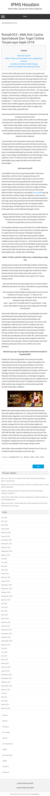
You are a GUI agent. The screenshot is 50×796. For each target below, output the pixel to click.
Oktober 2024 (5, 592)
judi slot (5, 715)
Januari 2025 (5, 581)
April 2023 (4, 659)
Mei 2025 (4, 566)
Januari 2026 (5, 536)
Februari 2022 (5, 708)
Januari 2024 (5, 626)
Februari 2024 (5, 622)
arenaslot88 (37, 192)
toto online (6, 732)
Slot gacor (5, 772)
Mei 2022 (4, 697)
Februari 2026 (5, 532)
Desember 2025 (6, 540)
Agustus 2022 (5, 689)
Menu (25, 16)
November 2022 (6, 678)
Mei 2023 (4, 656)
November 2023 (6, 633)
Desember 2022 (6, 674)
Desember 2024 (6, 585)
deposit (26, 457)
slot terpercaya (7, 744)
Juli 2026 (4, 517)
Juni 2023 (4, 652)
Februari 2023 (5, 667)
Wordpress (35, 794)
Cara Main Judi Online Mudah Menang (23, 64)
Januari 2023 (5, 671)
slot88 (4, 749)
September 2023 (6, 641)
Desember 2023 (6, 629)
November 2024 (6, 588)
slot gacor (5, 726)
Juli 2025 (4, 558)
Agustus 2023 (5, 644)
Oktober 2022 (5, 682)
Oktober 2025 (5, 547)
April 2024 (4, 615)
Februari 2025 (5, 577)
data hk (4, 738)
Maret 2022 (5, 704)
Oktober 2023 (5, 637)
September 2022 (6, 686)
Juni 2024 (4, 607)
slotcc (42, 457)
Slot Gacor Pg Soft (23, 56)
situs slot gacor (7, 755)
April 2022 (4, 701)
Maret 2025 (5, 573)
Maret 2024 (5, 618)
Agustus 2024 (5, 600)
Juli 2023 (4, 648)
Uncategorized (14, 457)
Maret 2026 (5, 529)
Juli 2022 (4, 693)
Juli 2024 (4, 603)
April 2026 (4, 525)
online (32, 457)
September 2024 (6, 596)
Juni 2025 (4, 562)
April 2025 (4, 570)
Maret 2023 (5, 663)
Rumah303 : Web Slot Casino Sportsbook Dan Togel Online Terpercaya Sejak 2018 (23, 38)
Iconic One (13, 794)
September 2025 (6, 551)
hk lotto (5, 721)
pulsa (37, 457)
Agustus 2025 (5, 555)
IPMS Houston (25, 4)
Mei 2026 (4, 521)
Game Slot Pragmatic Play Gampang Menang (24, 67)
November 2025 (6, 543)
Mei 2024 (4, 611)
